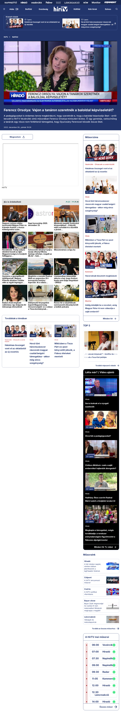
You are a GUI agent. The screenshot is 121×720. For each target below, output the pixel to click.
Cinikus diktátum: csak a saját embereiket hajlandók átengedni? (100, 467)
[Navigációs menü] (4, 9)
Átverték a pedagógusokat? (98, 436)
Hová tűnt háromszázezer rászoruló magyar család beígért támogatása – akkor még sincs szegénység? (98, 24)
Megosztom (15, 137)
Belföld (15, 37)
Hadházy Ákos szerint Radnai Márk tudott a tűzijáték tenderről (100, 499)
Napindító (108, 658)
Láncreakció (89, 617)
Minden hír (108, 318)
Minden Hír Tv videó (103, 547)
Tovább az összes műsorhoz (103, 629)
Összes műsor (106, 707)
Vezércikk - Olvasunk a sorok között (15, 340)
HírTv (6, 37)
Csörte (87, 589)
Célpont (88, 577)
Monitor (88, 301)
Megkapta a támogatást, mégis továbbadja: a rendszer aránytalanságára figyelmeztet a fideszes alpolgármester (100, 535)
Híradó (87, 561)
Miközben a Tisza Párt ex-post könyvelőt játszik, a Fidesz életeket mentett (64, 350)
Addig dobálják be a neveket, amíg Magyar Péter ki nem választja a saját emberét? (101, 308)
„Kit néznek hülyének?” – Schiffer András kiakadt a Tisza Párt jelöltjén (100, 355)
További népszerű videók (105, 365)
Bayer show (89, 600)
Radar (105, 672)
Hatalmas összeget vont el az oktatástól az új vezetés (42, 23)
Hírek (31, 340)
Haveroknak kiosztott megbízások (101, 276)
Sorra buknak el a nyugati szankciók (97, 405)
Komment (89, 272)
